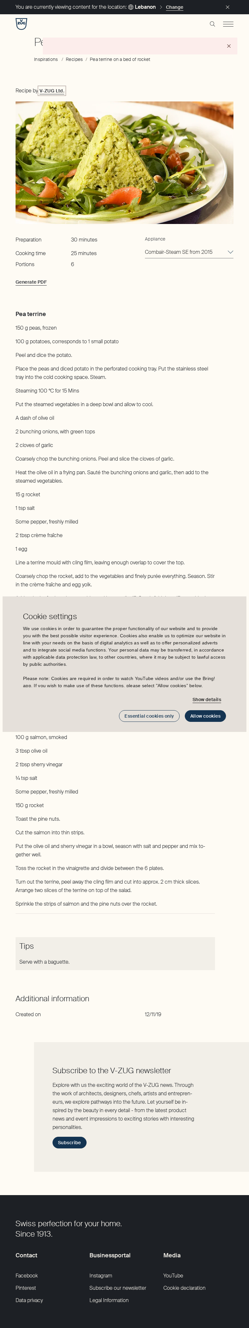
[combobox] (189, 252)
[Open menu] (228, 24)
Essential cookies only (149, 716)
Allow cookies (205, 716)
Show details (207, 699)
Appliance (155, 239)
